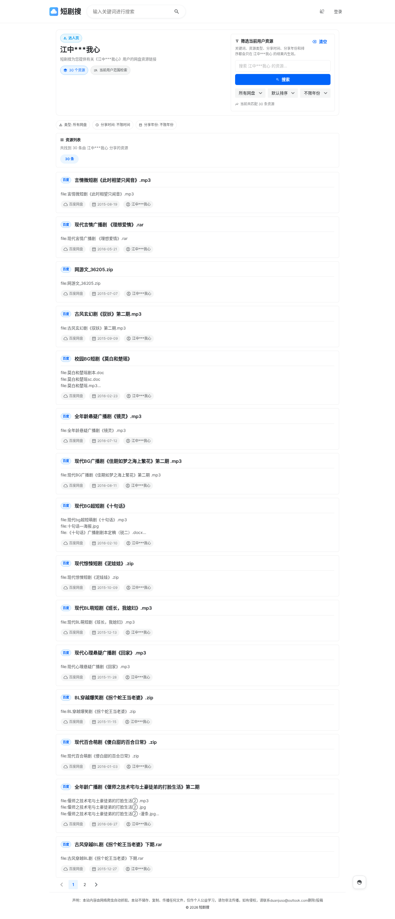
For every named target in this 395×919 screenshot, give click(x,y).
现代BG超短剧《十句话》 (101, 506)
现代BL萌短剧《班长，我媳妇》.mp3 (113, 608)
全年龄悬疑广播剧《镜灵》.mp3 (108, 416)
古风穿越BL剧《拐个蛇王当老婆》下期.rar (118, 844)
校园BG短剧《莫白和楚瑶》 (103, 359)
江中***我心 (141, 204)
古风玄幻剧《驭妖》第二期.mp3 (108, 314)
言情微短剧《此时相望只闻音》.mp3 (113, 180)
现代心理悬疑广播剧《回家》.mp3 (110, 653)
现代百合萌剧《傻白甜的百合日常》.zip (116, 742)
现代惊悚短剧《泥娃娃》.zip (104, 563)
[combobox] (250, 93)
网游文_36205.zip (94, 269)
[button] (61, 884)
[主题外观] (321, 11)
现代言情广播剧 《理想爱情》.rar (109, 225)
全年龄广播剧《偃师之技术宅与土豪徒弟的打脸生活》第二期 (137, 787)
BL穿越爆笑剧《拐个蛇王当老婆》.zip (114, 697)
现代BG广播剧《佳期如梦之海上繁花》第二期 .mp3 (128, 461)
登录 (338, 11)
